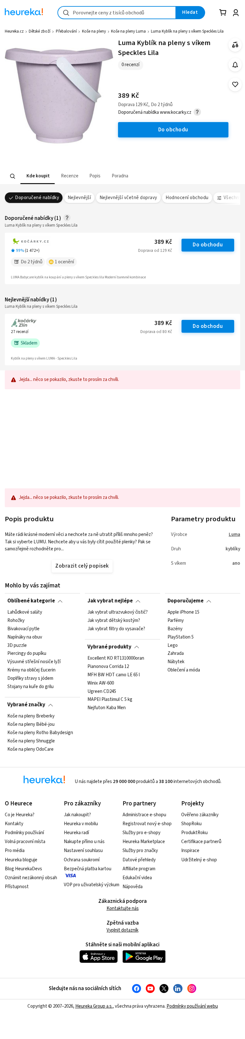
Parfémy (175, 620)
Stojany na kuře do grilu (30, 687)
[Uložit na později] (235, 84)
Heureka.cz (14, 31)
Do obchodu (208, 245)
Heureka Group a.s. (94, 1006)
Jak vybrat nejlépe (110, 601)
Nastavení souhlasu (83, 850)
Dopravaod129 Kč (155, 250)
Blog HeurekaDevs (23, 868)
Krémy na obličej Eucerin (31, 670)
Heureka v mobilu (81, 823)
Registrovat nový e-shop (147, 823)
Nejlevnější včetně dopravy (128, 197)
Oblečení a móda (183, 670)
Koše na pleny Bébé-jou (31, 724)
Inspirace (190, 850)
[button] (37, 176)
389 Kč (163, 242)
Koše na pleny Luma (128, 31)
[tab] (37, 176)
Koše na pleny (94, 31)
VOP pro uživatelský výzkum (91, 884)
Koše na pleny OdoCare (30, 749)
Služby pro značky (140, 850)
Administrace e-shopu (144, 814)
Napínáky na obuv (24, 637)
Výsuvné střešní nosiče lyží (34, 662)
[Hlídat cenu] (235, 65)
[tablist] (83, 176)
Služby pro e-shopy (141, 832)
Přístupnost (17, 886)
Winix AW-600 (100, 683)
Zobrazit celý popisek (82, 566)
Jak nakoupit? (77, 814)
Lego (172, 645)
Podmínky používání (24, 832)
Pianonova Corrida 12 (108, 666)
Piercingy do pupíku (26, 653)
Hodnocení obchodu (187, 197)
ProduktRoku (194, 832)
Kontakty (14, 823)
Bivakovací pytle (23, 628)
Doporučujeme (185, 601)
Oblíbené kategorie (31, 601)
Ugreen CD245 (101, 691)
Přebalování (66, 31)
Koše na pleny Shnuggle (31, 741)
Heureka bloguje (21, 860)
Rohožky (16, 620)
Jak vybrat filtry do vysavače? (116, 628)
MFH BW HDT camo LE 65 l (113, 674)
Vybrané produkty (109, 647)
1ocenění (64, 262)
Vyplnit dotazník (122, 930)
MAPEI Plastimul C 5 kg (109, 699)
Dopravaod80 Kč (156, 332)
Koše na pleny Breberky (31, 716)
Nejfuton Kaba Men (106, 708)
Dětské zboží (39, 31)
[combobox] (116, 12)
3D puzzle (17, 645)
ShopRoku (191, 823)
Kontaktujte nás (123, 908)
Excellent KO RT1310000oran (115, 658)
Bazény (174, 628)
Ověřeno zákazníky (200, 814)
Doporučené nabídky (37, 197)
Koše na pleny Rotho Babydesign (40, 732)
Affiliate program (138, 868)
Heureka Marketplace (143, 841)
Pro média (15, 850)
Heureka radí (76, 832)
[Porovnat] (235, 45)
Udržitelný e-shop (199, 860)
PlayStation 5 (180, 637)
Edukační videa (137, 877)
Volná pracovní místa (25, 841)
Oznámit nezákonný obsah (31, 877)
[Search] (12, 176)
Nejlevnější (79, 197)
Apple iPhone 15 (183, 612)
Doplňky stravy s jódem (30, 678)
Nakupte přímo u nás (84, 841)
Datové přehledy (139, 860)
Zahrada (175, 653)
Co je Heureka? (19, 814)
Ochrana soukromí (82, 860)
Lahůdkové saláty (24, 612)
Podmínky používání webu (192, 1006)
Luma (234, 534)
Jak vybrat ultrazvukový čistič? (117, 612)
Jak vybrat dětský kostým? (113, 620)
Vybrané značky (26, 705)
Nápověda (132, 886)
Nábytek (175, 662)
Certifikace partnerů (201, 841)
